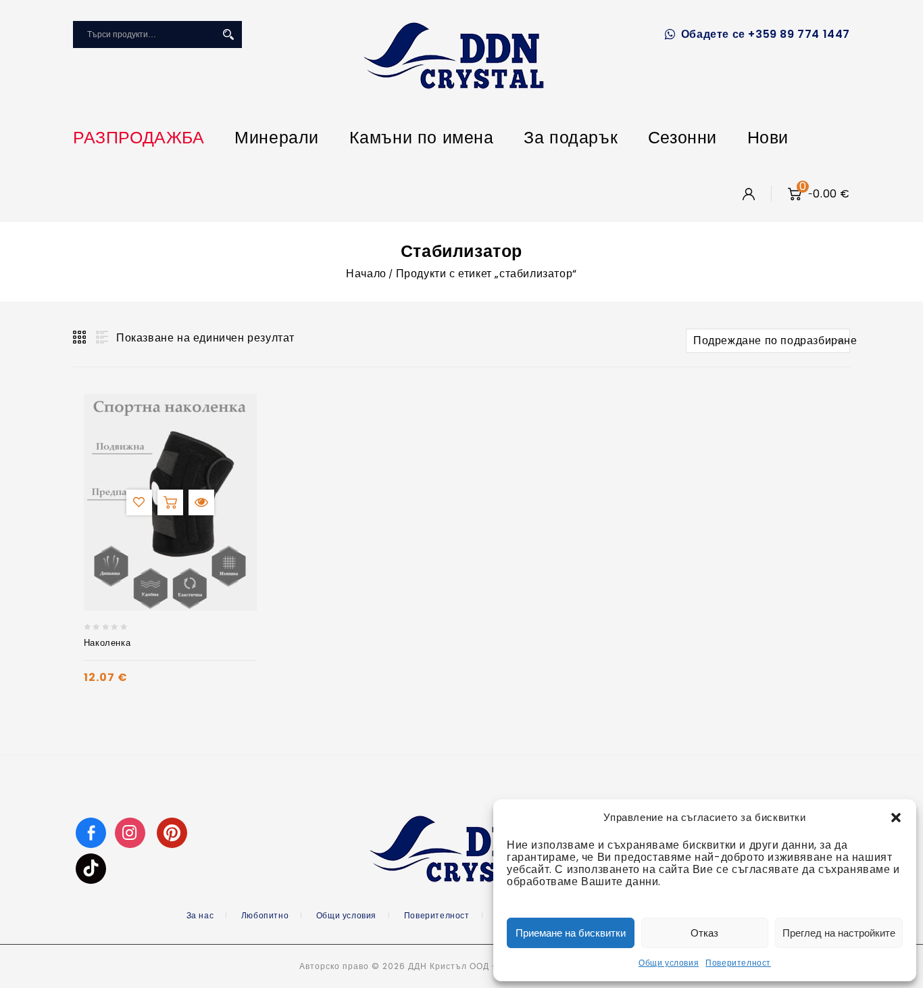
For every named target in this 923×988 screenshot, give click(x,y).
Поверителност (738, 962)
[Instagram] (132, 832)
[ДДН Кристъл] (454, 55)
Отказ (704, 933)
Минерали (276, 137)
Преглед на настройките (838, 933)
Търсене (228, 34)
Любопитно (265, 915)
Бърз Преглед (201, 502)
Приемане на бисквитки (571, 933)
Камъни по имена (421, 137)
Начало (366, 273)
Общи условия (669, 962)
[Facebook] (91, 832)
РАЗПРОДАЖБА (139, 137)
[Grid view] (80, 337)
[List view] (100, 337)
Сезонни (682, 137)
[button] (896, 817)
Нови (768, 137)
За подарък (571, 137)
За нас (200, 915)
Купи (170, 502)
